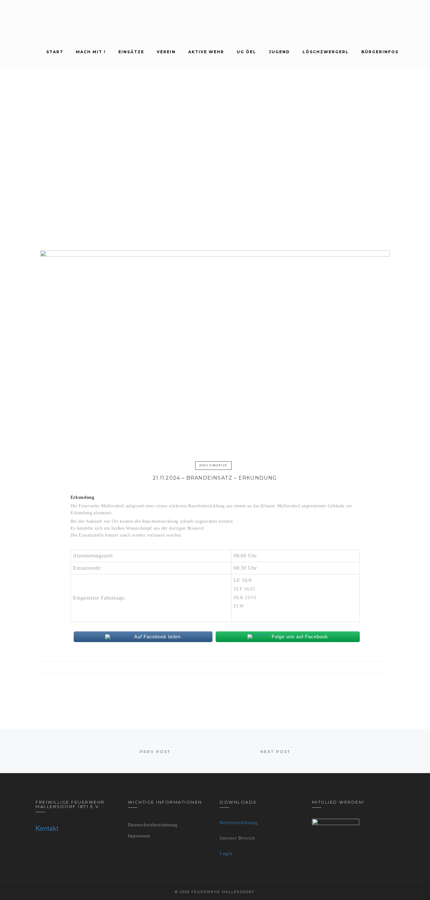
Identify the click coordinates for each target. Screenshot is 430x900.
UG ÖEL (246, 51)
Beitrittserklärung (239, 822)
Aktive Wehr (206, 51)
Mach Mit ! (91, 51)
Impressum (139, 836)
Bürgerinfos (380, 51)
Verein (166, 51)
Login (226, 853)
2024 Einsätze (213, 465)
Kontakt (47, 828)
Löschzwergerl (326, 51)
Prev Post (155, 751)
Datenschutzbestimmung (153, 825)
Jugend (279, 51)
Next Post (275, 751)
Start (54, 51)
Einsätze (131, 51)
